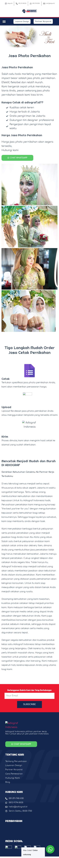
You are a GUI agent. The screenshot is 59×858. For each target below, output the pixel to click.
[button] (4, 21)
